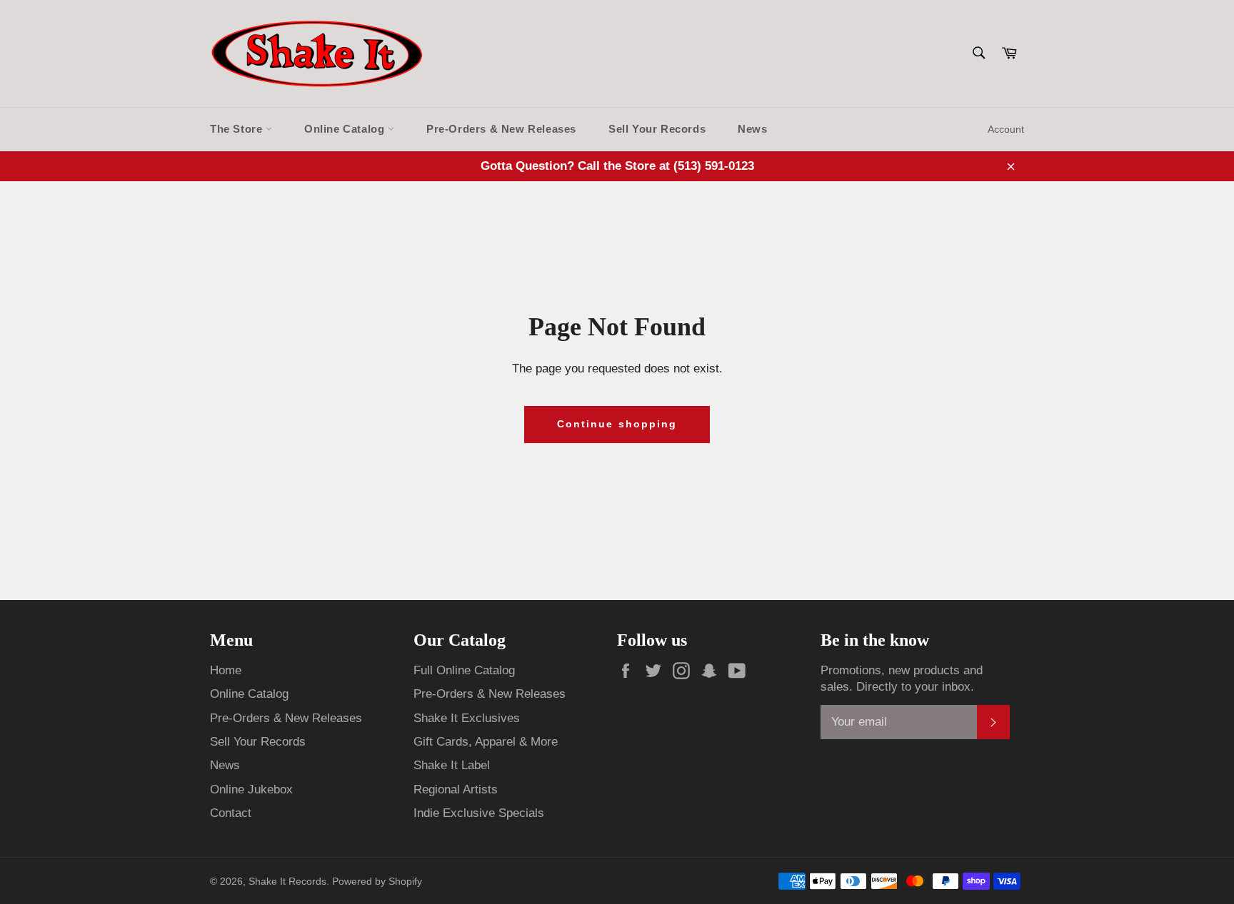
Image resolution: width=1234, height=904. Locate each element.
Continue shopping (617, 424)
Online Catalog (346, 129)
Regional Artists (455, 789)
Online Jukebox (251, 789)
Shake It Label (451, 765)
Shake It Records (287, 881)
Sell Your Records (657, 129)
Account (1006, 129)
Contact (230, 813)
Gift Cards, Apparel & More (485, 741)
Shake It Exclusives (466, 718)
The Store (238, 129)
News (752, 129)
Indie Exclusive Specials (478, 813)
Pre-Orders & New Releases (501, 129)
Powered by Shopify (377, 881)
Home (225, 670)
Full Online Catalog (464, 670)
